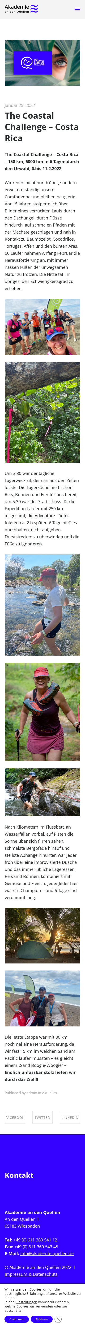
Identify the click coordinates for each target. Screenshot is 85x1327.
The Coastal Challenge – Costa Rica (42, 127)
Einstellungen (26, 1302)
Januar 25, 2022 (20, 105)
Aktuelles (49, 1092)
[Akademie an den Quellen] (21, 9)
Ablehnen (41, 1319)
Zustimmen (16, 1319)
